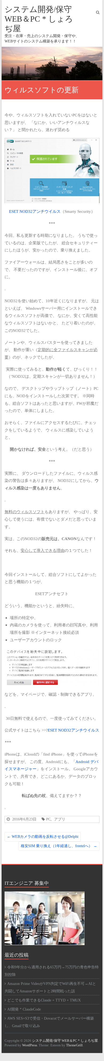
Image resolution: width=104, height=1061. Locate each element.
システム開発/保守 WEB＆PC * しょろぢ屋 (39, 19)
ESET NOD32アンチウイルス (35, 211)
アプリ (59, 819)
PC (48, 819)
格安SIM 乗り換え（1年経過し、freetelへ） (59, 846)
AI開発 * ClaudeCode (24, 1009)
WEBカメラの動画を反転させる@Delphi (42, 837)
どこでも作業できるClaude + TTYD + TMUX (44, 1000)
